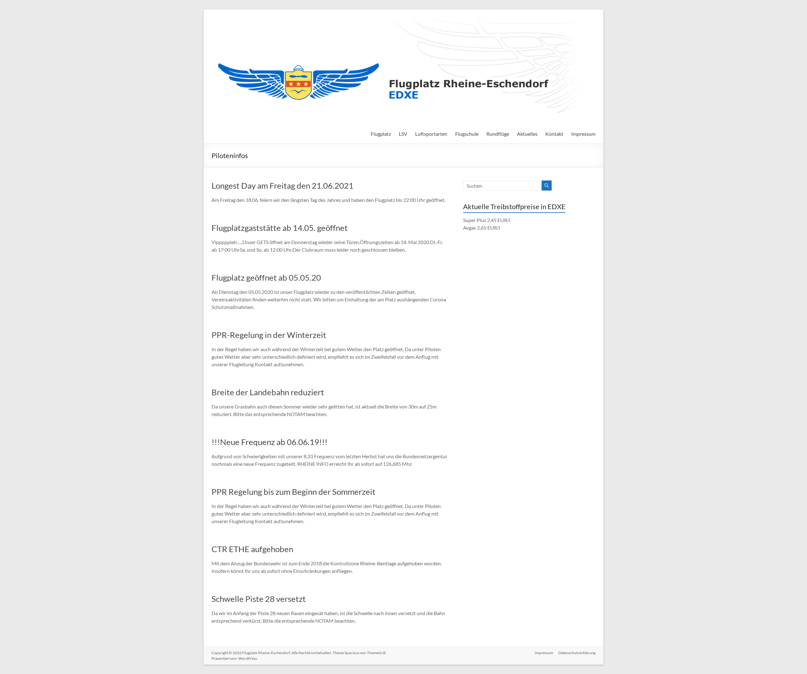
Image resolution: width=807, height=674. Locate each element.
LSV (403, 134)
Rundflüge (497, 134)
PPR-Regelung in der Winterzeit (269, 335)
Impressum (583, 134)
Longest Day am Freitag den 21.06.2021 (282, 185)
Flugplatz (381, 134)
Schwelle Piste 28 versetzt (259, 599)
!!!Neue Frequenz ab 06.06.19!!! (270, 442)
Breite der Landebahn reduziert (268, 392)
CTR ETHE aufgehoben (252, 549)
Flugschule (467, 134)
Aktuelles (527, 134)
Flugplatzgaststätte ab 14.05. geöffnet (280, 228)
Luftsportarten (431, 134)
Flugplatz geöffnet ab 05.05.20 (266, 277)
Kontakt (554, 134)
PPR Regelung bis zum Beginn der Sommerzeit (293, 492)
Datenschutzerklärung (576, 652)
